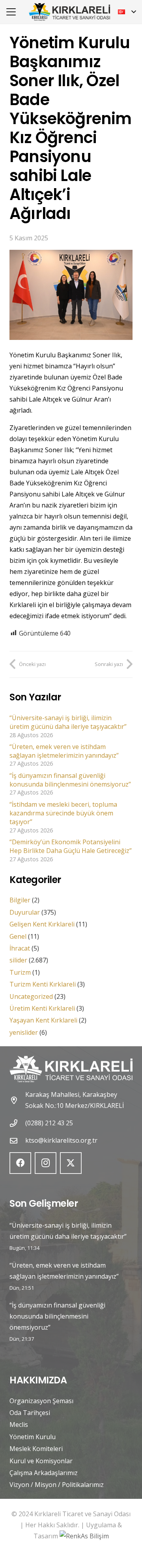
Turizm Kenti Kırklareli (42, 984)
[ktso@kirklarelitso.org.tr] (17, 1140)
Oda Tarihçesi (29, 1412)
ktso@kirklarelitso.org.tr (61, 1140)
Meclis (18, 1424)
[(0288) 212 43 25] (17, 1123)
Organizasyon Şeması (41, 1400)
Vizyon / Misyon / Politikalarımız (56, 1484)
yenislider (23, 1032)
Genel (17, 936)
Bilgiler (19, 900)
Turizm (20, 972)
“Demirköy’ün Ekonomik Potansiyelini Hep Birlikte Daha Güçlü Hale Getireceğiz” (70, 846)
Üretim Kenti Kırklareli (42, 1008)
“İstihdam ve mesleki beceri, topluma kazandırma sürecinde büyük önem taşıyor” (63, 813)
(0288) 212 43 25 (49, 1123)
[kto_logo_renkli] (69, 12)
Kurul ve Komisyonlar (41, 1461)
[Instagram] (45, 1163)
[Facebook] (20, 1163)
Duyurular (24, 912)
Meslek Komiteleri (36, 1448)
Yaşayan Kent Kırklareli (43, 1020)
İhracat (19, 948)
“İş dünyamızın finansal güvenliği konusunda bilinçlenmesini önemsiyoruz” (70, 780)
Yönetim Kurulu (32, 1436)
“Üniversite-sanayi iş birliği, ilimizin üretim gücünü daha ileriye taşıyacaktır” (68, 722)
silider (18, 960)
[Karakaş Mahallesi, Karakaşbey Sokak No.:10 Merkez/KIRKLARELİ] (17, 1100)
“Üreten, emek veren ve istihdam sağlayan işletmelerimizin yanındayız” (64, 751)
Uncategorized (31, 996)
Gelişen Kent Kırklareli (42, 924)
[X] (71, 1163)
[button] (11, 12)
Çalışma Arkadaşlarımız (43, 1472)
